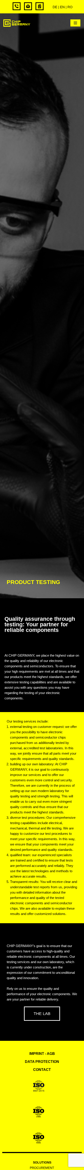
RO (70, 7)
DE (55, 7)
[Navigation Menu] (75, 23)
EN (62, 7)
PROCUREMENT (42, 1168)
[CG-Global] (16, 23)
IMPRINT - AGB (42, 1054)
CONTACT (42, 1070)
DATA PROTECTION (42, 1062)
